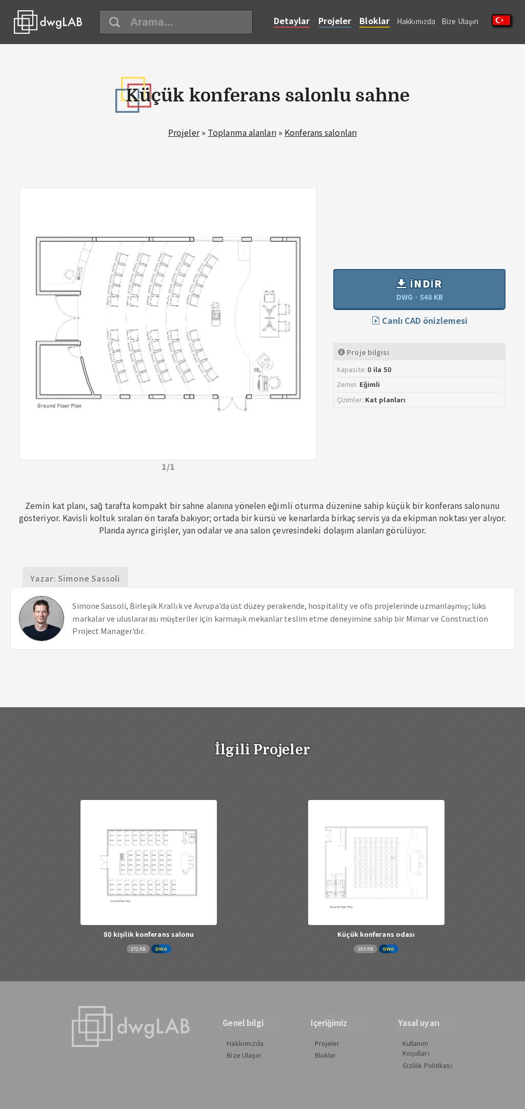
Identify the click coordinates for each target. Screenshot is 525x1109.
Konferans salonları (321, 132)
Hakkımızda (416, 21)
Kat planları (385, 399)
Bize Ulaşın (459, 21)
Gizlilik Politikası (427, 1065)
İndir (419, 289)
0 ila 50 (380, 369)
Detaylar (292, 20)
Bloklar (374, 20)
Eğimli (369, 384)
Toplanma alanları (242, 132)
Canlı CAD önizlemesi (424, 320)
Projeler (335, 20)
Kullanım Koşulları (416, 1048)
